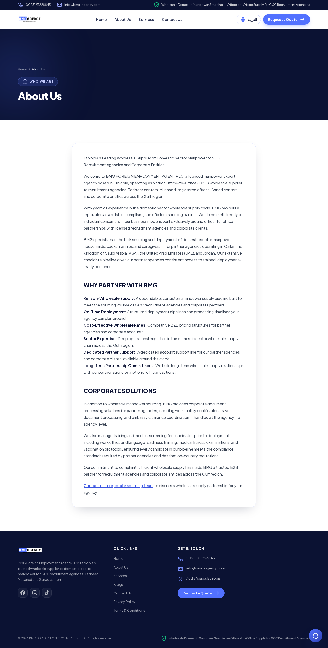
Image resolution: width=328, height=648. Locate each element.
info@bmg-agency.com (82, 4)
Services (146, 19)
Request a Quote (283, 19)
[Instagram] (35, 593)
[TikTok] (47, 593)
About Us (123, 19)
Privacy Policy (124, 601)
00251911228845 (38, 4)
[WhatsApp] (315, 635)
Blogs (118, 584)
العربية (252, 19)
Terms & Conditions (129, 610)
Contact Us (172, 19)
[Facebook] (23, 593)
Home (101, 19)
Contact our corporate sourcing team (118, 485)
